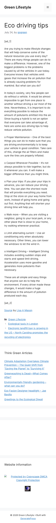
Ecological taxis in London (23, 323)
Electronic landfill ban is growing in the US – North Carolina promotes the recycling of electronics (26, 333)
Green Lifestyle (17, 7)
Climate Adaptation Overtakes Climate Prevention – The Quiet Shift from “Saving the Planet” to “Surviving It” (26, 365)
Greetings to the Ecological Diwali (23, 399)
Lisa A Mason (24, 310)
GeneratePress (28, 518)
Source (8, 310)
